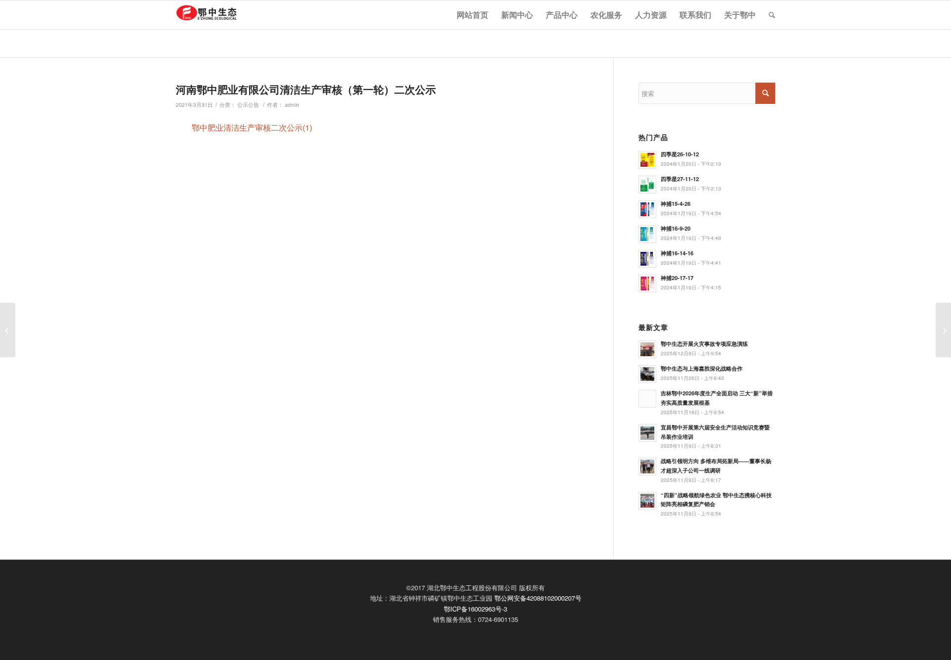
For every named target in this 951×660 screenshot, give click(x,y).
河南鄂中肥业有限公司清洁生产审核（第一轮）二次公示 (306, 89)
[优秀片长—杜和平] (7, 330)
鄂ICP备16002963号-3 (475, 608)
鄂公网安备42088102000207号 (537, 598)
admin (292, 104)
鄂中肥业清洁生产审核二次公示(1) (252, 127)
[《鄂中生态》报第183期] (943, 330)
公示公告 (248, 104)
